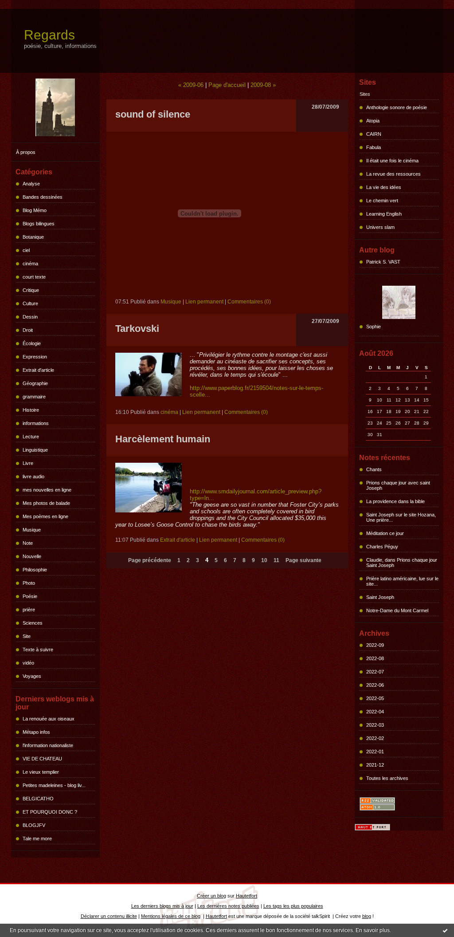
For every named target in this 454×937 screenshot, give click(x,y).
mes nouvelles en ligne (47, 489)
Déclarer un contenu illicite (109, 916)
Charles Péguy (382, 546)
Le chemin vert (382, 200)
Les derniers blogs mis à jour (162, 906)
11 (276, 560)
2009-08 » (263, 85)
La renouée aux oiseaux (48, 718)
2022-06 (375, 685)
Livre (28, 463)
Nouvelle (32, 556)
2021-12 (375, 765)
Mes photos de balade (46, 503)
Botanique (33, 237)
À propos (25, 152)
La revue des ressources (393, 174)
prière (29, 609)
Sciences (33, 623)
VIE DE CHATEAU (42, 758)
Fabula (373, 147)
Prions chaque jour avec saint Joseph (398, 485)
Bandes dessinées (43, 197)
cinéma (30, 263)
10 (264, 560)
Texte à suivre (38, 649)
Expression (35, 356)
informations (36, 423)
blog (366, 916)
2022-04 (375, 711)
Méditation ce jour (385, 533)
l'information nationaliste (48, 745)
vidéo (28, 662)
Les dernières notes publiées (228, 906)
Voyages (32, 676)
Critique (31, 290)
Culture (30, 303)
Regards (49, 35)
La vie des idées (383, 187)
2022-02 (375, 738)
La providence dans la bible (395, 501)
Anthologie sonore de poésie (396, 107)
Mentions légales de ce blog (170, 916)
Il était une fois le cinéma (392, 160)
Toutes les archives (387, 778)
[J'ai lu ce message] (445, 930)
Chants (374, 469)
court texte (34, 277)
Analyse (31, 183)
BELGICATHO (38, 798)
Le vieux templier (41, 772)
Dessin (30, 316)
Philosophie (35, 569)
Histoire (31, 410)
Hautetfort (246, 895)
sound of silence (152, 114)
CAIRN (373, 134)
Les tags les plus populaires (293, 906)
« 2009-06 (191, 85)
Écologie (32, 343)
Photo (29, 583)
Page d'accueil (227, 85)
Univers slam (380, 227)
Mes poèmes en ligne (45, 516)
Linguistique (35, 450)
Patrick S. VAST (383, 261)
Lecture (31, 436)
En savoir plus (373, 930)
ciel (26, 250)
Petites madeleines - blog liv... (54, 785)
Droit (28, 330)
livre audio (33, 476)
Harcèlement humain (162, 439)
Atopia (373, 120)
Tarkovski (137, 328)
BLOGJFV (34, 825)
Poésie (30, 596)
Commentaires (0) (249, 302)
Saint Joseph (380, 597)
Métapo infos (36, 732)
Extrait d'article (38, 370)
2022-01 (375, 751)
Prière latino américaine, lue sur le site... (402, 581)
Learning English (384, 214)
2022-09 (375, 645)
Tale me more (37, 838)
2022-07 (375, 671)
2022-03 (375, 725)
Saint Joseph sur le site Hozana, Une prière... (401, 517)
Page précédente (149, 560)
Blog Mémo (35, 210)
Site (27, 636)
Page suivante (303, 560)
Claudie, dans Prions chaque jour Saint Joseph (401, 562)
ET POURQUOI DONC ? (50, 812)
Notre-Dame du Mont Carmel (397, 610)
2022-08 (375, 658)
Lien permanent (204, 302)
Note (28, 543)
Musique (32, 529)
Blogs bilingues (39, 223)
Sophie (373, 326)
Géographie (35, 383)
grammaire (34, 396)
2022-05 (375, 698)
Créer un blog (211, 895)
